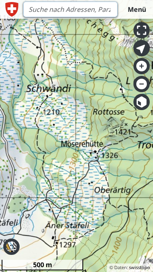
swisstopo (139, 267)
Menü (137, 9)
